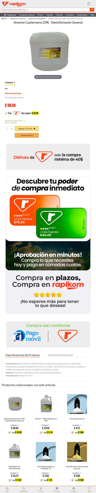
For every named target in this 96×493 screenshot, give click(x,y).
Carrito (40, 490)
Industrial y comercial (17, 18)
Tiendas (49, 15)
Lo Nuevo (70, 15)
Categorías (11, 15)
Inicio (5, 18)
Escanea (57, 491)
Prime (40, 15)
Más (89, 491)
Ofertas (59, 15)
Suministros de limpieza (36, 18)
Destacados (82, 15)
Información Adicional (60, 354)
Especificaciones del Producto (23, 354)
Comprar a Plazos (26, 15)
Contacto (74, 491)
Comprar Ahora (27, 135)
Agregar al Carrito (26, 129)
